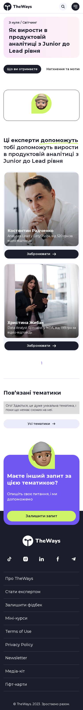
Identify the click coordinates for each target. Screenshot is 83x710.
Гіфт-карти (16, 684)
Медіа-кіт (15, 671)
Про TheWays (19, 578)
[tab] (22, 69)
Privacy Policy (19, 644)
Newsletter (16, 658)
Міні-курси (16, 618)
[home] (18, 7)
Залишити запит (41, 516)
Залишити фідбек (23, 605)
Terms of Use (18, 631)
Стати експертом (23, 591)
